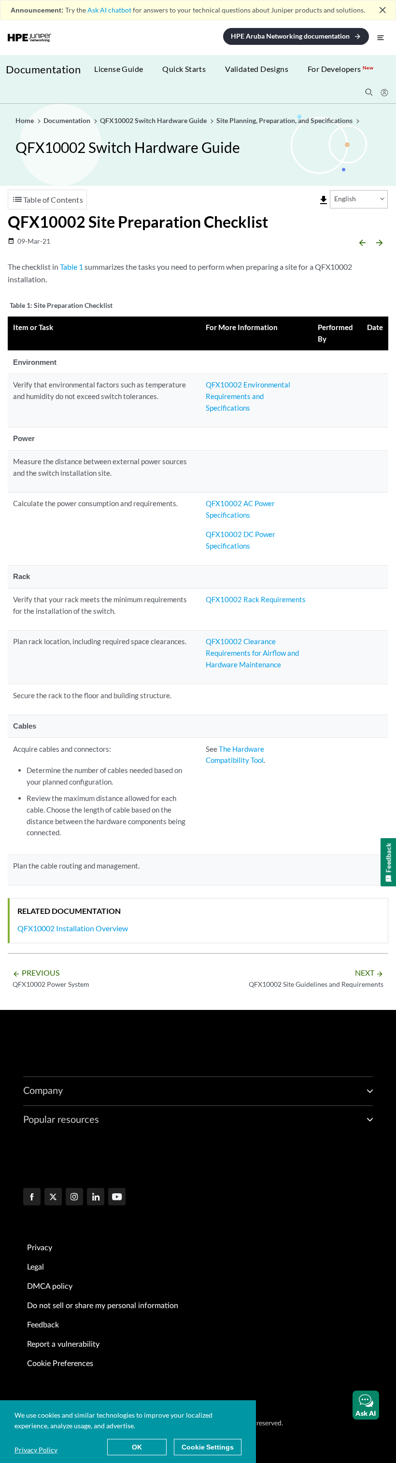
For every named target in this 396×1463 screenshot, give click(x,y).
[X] (53, 1197)
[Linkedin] (95, 1197)
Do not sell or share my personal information (102, 1306)
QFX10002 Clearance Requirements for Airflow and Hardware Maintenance (252, 653)
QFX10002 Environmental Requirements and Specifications (248, 396)
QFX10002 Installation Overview (72, 928)
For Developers (340, 68)
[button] (366, 1405)
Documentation (43, 69)
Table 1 (71, 266)
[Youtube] (117, 1197)
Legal (35, 1267)
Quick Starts (184, 68)
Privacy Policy (35, 1449)
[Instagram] (74, 1197)
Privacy (39, 1248)
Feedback (43, 1325)
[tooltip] (323, 200)
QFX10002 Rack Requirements (256, 599)
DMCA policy (49, 1286)
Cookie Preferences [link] (60, 1363)
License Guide (118, 68)
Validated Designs (256, 68)
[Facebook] (32, 1197)
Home (25, 120)
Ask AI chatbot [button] (109, 10)
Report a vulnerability (63, 1344)
